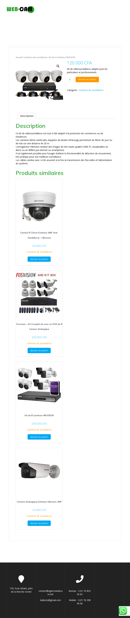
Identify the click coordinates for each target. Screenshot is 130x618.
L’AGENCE (58, 5)
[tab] (27, 116)
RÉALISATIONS (109, 5)
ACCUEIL (44, 5)
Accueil (19, 57)
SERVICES (73, 5)
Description (26, 115)
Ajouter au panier (87, 79)
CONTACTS (45, 13)
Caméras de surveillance (35, 57)
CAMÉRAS (91, 5)
